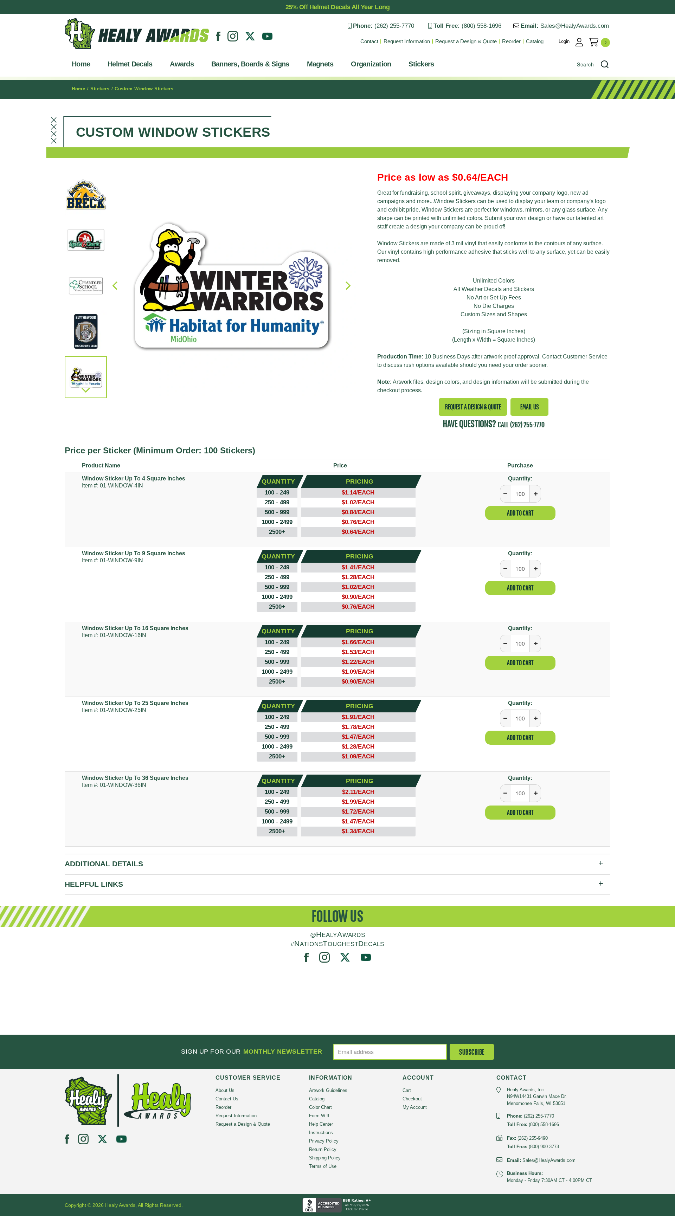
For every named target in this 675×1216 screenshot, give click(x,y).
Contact (369, 41)
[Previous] (116, 286)
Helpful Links (94, 884)
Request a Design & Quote (466, 41)
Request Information (407, 41)
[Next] (86, 389)
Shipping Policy (325, 1157)
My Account (415, 1107)
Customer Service (585, 357)
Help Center (321, 1124)
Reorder (511, 41)
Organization (371, 64)
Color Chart (320, 1107)
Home (81, 64)
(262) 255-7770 (394, 25)
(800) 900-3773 (544, 1146)
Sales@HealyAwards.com (574, 25)
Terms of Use (322, 1166)
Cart (407, 1090)
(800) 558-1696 (481, 25)
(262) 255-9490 (533, 1138)
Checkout (412, 1098)
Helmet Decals (130, 64)
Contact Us (227, 1098)
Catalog (535, 41)
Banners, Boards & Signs (250, 64)
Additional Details (104, 864)
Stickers (421, 64)
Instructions (321, 1132)
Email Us (529, 406)
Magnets (320, 64)
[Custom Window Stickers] (231, 285)
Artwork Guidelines (328, 1090)
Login (564, 41)
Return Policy (322, 1149)
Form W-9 (319, 1115)
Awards (182, 64)
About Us (225, 1090)
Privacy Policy (324, 1141)
